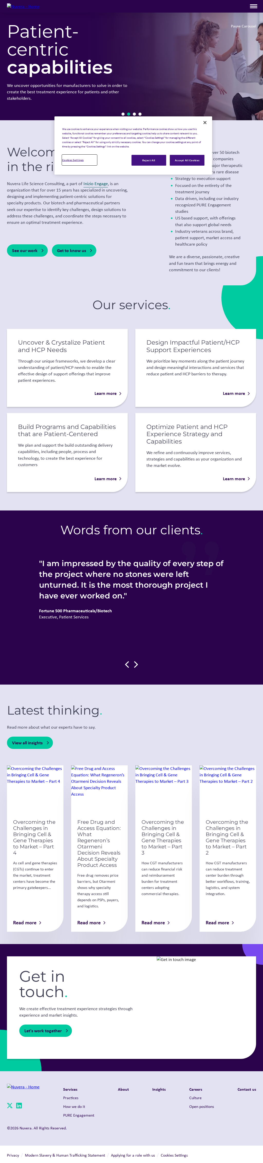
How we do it (74, 1106)
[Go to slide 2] (128, 114)
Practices (70, 1097)
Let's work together (43, 1030)
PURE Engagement (78, 1115)
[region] (133, 145)
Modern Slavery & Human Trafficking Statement (65, 1155)
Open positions (201, 1106)
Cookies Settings (73, 160)
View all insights (27, 742)
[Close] (205, 122)
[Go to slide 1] (123, 114)
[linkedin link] (19, 1106)
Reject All (148, 160)
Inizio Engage (95, 184)
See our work (24, 250)
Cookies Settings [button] (174, 1155)
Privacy (13, 1155)
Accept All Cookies (187, 160)
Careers (195, 1089)
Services (70, 1089)
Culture (195, 1097)
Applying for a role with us (133, 1155)
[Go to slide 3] (134, 114)
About (123, 1089)
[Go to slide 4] (140, 114)
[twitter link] (10, 1106)
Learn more (106, 393)
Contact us (247, 1089)
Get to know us (71, 250)
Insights (159, 1089)
